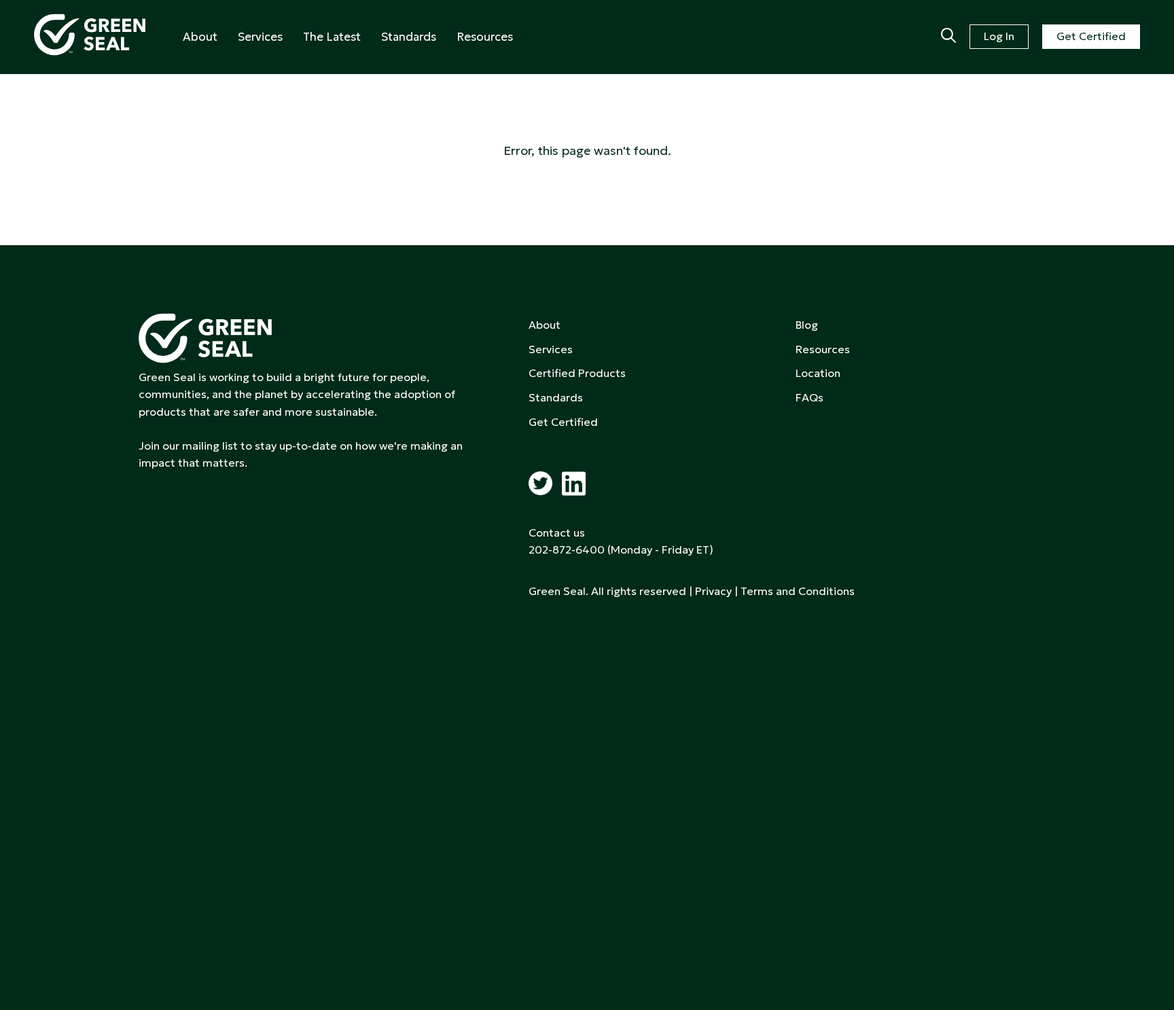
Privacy (713, 591)
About (200, 36)
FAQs (809, 397)
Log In (999, 36)
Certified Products (577, 373)
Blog (807, 324)
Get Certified (1091, 36)
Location (818, 373)
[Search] (948, 36)
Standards (408, 36)
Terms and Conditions (798, 591)
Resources (485, 36)
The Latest (332, 36)
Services (260, 36)
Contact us (557, 532)
